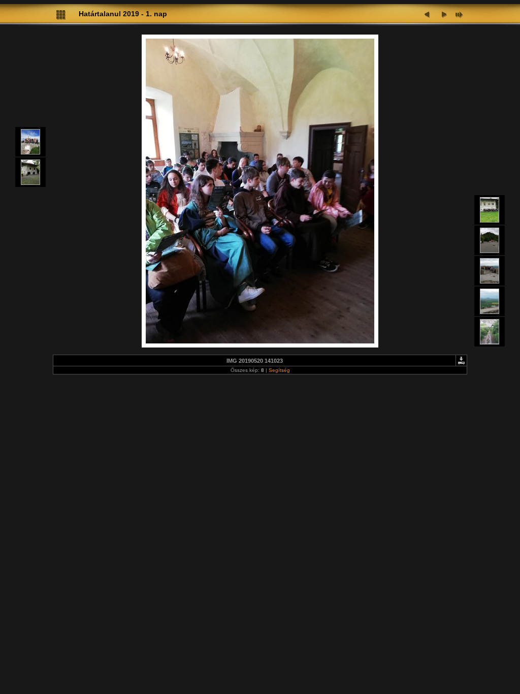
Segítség (279, 370)
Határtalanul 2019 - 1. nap (123, 14)
